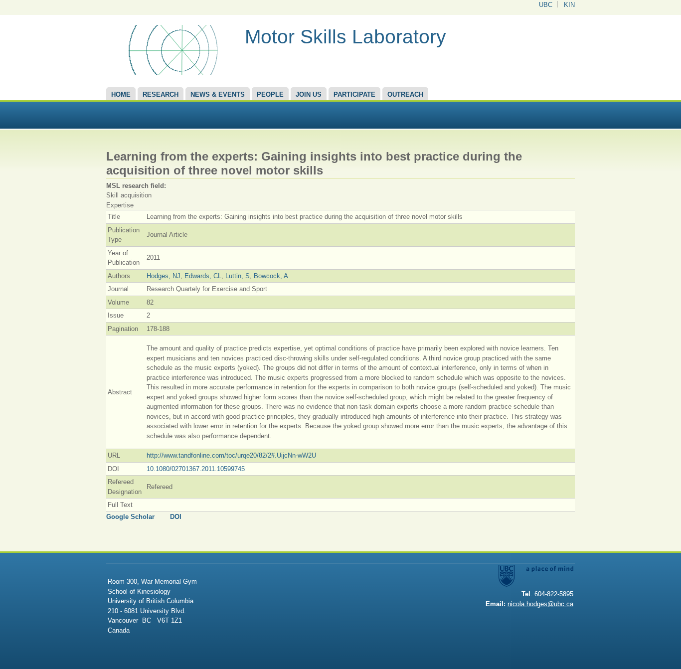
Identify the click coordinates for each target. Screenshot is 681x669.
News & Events (217, 94)
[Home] (171, 72)
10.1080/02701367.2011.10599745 (196, 469)
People (270, 94)
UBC (545, 4)
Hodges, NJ (163, 276)
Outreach (405, 94)
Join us (309, 94)
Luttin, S (237, 276)
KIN (569, 4)
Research (160, 94)
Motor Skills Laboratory (345, 36)
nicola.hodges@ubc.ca (540, 604)
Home (121, 94)
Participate (354, 94)
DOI (175, 516)
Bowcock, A (271, 276)
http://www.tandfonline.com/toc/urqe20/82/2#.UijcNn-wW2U (231, 455)
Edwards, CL (202, 276)
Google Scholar (130, 516)
